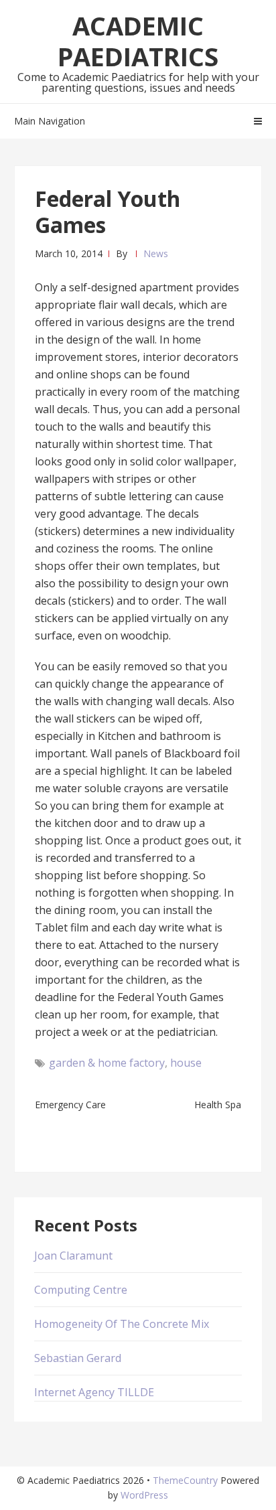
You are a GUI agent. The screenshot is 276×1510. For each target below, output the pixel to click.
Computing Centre (80, 1289)
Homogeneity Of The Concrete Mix (121, 1323)
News (155, 253)
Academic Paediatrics (138, 41)
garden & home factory (107, 1062)
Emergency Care (70, 1104)
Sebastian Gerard (77, 1358)
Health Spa (217, 1104)
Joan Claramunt (73, 1255)
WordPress (144, 1495)
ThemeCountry (185, 1480)
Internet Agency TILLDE (94, 1392)
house (186, 1062)
